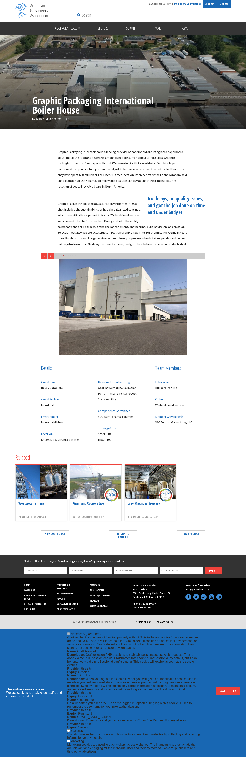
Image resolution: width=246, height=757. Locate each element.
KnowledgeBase (65, 593)
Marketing (77, 741)
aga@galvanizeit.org (197, 589)
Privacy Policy (165, 622)
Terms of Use (143, 622)
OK (234, 691)
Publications (97, 590)
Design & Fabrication (35, 604)
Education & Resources (63, 587)
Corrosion (30, 590)
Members (94, 600)
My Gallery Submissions (187, 4)
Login (210, 4)
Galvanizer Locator (67, 604)
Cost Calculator (66, 609)
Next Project (191, 533)
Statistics (77, 730)
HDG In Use (29, 609)
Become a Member (99, 606)
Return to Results (122, 535)
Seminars (95, 585)
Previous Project (54, 533)
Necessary (86, 634)
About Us (61, 598)
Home (27, 585)
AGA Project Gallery (160, 4)
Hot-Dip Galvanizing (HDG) (35, 597)
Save (222, 691)
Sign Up (223, 4)
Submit (213, 570)
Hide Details (211, 692)
